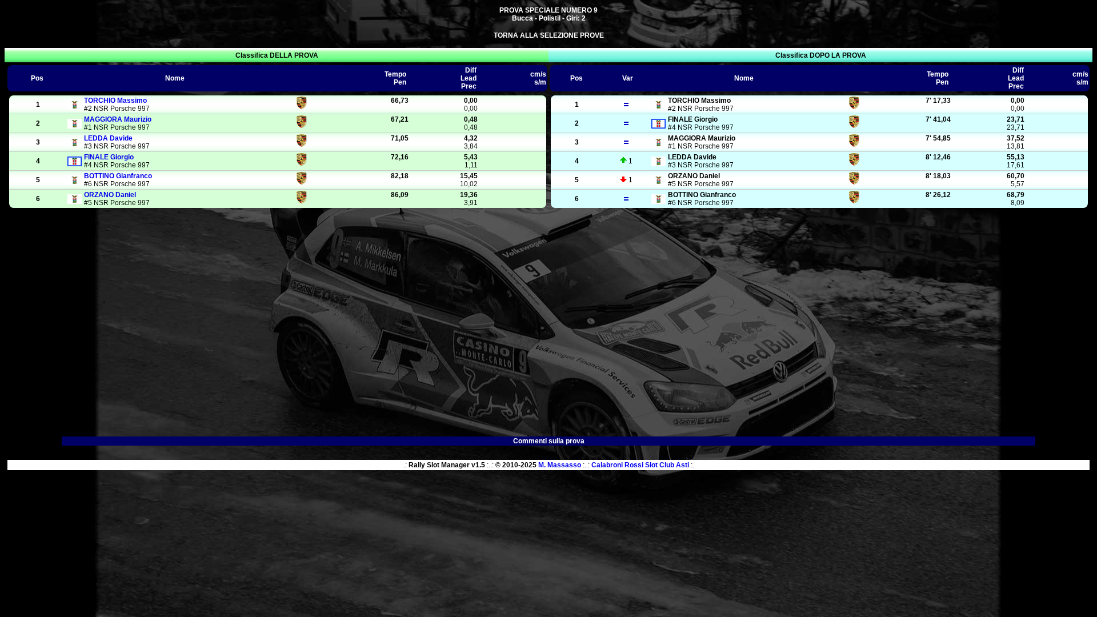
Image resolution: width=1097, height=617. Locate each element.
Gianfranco (118, 176)
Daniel (110, 195)
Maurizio (117, 119)
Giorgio (109, 157)
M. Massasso (559, 465)
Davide (108, 138)
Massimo (115, 101)
